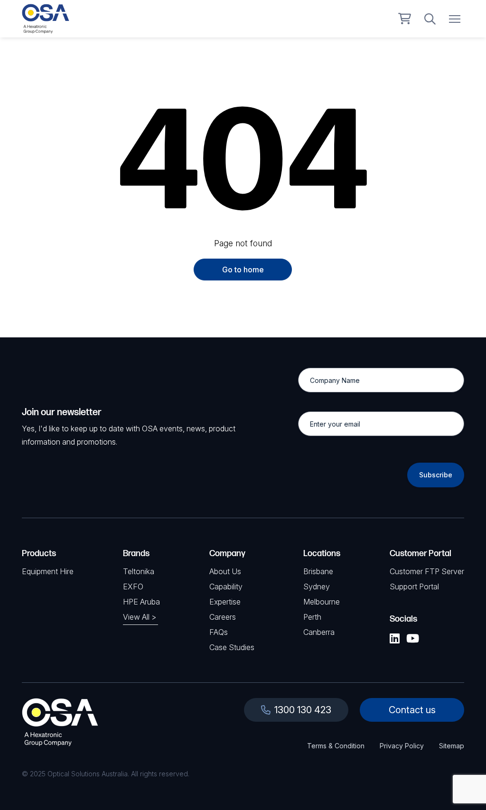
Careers (222, 617)
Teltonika (138, 571)
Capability (226, 586)
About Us (225, 571)
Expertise (225, 601)
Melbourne (321, 601)
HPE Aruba (141, 601)
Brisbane (318, 571)
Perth (312, 617)
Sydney (316, 586)
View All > (139, 617)
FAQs (218, 632)
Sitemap (451, 746)
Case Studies (231, 647)
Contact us (412, 710)
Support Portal (414, 586)
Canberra (319, 632)
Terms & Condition (335, 746)
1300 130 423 (302, 710)
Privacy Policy (402, 746)
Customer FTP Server (427, 571)
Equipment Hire (48, 571)
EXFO (133, 586)
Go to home (243, 269)
